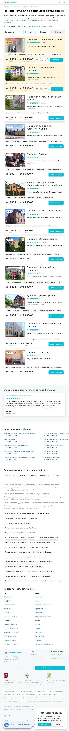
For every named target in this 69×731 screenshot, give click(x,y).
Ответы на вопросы (37, 658)
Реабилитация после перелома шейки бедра (19, 451)
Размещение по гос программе (39, 576)
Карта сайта (7, 706)
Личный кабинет (18, 668)
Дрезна (38, 628)
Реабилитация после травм (38, 547)
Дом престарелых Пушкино (41, 295)
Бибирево (38, 613)
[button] (14, 50)
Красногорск (39, 636)
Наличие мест (57, 60)
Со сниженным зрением (24, 254)
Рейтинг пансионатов (55, 701)
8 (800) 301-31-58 (58, 651)
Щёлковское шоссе (10, 636)
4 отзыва (43, 42)
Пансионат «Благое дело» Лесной (44, 210)
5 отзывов (44, 73)
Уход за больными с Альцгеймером (16, 445)
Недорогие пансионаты (52, 457)
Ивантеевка (33, 475)
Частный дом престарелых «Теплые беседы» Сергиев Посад (44, 184)
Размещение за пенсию (33, 581)
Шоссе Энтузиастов (11, 628)
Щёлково (55, 475)
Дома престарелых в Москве (12, 698)
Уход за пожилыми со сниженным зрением (20, 537)
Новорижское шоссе (11, 632)
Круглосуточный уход (52, 581)
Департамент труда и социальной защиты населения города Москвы (13, 682)
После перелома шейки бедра (56, 169)
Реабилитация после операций (16, 542)
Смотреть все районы (43, 616)
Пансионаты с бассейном (33, 566)
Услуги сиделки (9, 439)
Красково (38, 632)
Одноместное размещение (58, 141)
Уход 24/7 (44, 54)
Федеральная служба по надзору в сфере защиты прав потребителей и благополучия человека (34, 683)
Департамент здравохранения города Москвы (56, 681)
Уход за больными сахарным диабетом (44, 542)
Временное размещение (25, 54)
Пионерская (8, 597)
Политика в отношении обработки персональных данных (21, 709)
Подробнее (58, 724)
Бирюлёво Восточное (43, 605)
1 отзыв (43, 132)
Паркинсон (31, 197)
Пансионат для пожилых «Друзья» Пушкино (40, 127)
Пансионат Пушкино (37, 351)
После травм (24, 83)
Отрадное (7, 609)
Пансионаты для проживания (15, 576)
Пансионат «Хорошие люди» (42, 238)
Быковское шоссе (10, 640)
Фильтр (30, 32)
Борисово (7, 613)
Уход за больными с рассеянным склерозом (19, 457)
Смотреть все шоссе (11, 644)
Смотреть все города (42, 644)
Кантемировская (9, 605)
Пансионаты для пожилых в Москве (14, 701)
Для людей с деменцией (54, 113)
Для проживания (11, 54)
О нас (32, 651)
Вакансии (6, 712)
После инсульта (40, 169)
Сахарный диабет (23, 113)
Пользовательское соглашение (23, 706)
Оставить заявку (56, 118)
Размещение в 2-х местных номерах (39, 571)
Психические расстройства (38, 83)
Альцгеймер (33, 141)
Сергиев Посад (10, 475)
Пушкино (22, 475)
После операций (48, 197)
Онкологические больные (42, 552)
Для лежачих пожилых (55, 83)
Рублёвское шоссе (10, 624)
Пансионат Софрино (37, 154)
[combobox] (13, 32)
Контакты (34, 654)
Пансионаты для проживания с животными (20, 562)
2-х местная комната (55, 54)
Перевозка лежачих (51, 451)
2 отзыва (43, 330)
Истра (37, 624)
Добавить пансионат (50, 668)
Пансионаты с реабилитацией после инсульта (20, 433)
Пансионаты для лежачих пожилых (17, 552)
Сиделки (37, 54)
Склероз (56, 254)
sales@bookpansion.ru (58, 658)
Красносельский (41, 609)
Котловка (38, 597)
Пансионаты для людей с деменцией (18, 557)
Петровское (44, 475)
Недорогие (41, 113)
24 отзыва (44, 242)
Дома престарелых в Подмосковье (33, 698)
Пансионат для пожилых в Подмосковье (49, 694)
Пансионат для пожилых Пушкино (45, 39)
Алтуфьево (7, 601)
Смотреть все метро (11, 616)
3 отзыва (43, 103)
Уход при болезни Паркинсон (15, 547)
